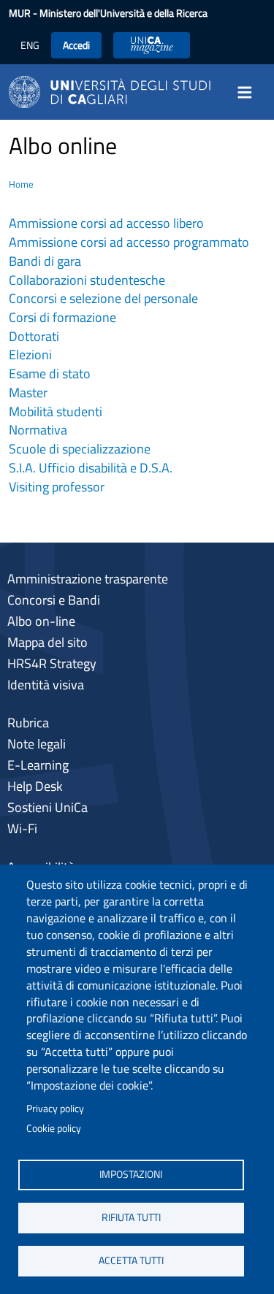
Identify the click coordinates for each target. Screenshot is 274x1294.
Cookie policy (53, 1128)
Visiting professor (56, 487)
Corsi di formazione (62, 317)
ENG (29, 45)
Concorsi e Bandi (53, 600)
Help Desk (35, 786)
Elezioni (30, 354)
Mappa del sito (47, 642)
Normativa (38, 430)
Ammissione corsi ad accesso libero (106, 223)
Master (28, 392)
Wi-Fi (22, 828)
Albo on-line (41, 621)
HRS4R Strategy (51, 663)
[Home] (109, 91)
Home (21, 184)
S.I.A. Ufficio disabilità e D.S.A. (90, 468)
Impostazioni (130, 1174)
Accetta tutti (131, 1260)
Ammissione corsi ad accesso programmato (129, 242)
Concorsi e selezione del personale (103, 298)
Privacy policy (55, 1108)
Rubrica (28, 722)
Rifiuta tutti (131, 1217)
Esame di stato (50, 373)
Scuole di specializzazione (80, 449)
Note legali (36, 744)
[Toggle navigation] (249, 92)
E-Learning (38, 765)
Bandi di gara (45, 261)
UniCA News (151, 45)
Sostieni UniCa (47, 807)
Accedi (76, 45)
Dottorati (34, 336)
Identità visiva (45, 684)
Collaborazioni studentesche (87, 280)
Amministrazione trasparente (87, 579)
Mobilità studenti (55, 411)
